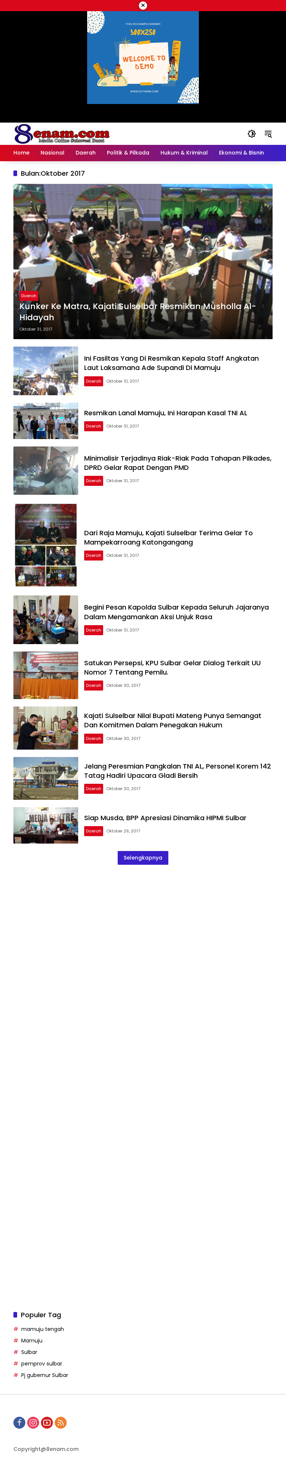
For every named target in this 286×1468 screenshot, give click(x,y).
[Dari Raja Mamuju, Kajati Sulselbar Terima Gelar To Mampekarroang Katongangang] (45, 545)
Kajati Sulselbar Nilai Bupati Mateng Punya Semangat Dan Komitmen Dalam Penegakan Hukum (172, 720)
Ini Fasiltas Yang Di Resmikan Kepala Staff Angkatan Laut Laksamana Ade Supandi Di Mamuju (171, 363)
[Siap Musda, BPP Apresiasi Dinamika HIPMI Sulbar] (45, 825)
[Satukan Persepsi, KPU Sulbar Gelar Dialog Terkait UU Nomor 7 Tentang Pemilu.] (45, 675)
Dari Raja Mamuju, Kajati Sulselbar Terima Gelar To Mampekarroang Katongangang (168, 537)
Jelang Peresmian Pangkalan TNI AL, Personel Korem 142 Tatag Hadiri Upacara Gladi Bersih (177, 770)
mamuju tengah (42, 1329)
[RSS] (61, 1423)
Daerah (28, 296)
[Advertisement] (143, 949)
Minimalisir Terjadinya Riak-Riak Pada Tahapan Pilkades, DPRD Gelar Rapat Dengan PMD (177, 463)
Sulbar (29, 1352)
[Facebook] (19, 1423)
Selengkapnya (143, 857)
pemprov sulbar (41, 1363)
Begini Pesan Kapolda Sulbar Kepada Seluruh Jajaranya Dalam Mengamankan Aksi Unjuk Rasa (176, 612)
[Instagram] (33, 1423)
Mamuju (31, 1340)
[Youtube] (47, 1423)
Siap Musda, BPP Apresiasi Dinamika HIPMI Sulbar (165, 817)
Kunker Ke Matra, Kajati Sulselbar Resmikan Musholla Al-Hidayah (137, 312)
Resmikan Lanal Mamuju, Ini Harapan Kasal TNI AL (165, 413)
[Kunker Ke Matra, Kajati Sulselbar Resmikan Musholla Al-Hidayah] (143, 261)
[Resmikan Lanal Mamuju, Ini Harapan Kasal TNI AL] (45, 421)
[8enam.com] (61, 133)
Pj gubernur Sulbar (44, 1375)
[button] (251, 133)
